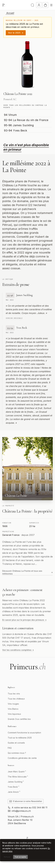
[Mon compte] (39, 5)
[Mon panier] (45, 5)
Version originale (14, 318)
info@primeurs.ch (21, 810)
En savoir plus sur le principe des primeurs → (24, 620)
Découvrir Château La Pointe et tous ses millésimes (27, 572)
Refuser (7, 857)
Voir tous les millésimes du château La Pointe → (25, 106)
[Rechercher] (32, 5)
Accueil (10, 13)
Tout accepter (20, 857)
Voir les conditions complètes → (18, 650)
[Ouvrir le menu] (51, 5)
